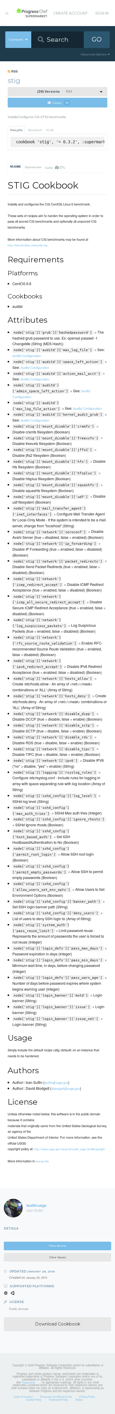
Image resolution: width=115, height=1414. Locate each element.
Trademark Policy (58, 1399)
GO (97, 39)
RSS (14, 71)
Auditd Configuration (26, 355)
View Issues (57, 1257)
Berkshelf (35, 130)
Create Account (70, 13)
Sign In (102, 13)
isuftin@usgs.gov (56, 1082)
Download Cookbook (57, 1324)
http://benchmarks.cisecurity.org (27, 245)
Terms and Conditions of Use (56, 1396)
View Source (57, 1245)
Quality (55, 167)
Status (79, 1399)
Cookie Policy (33, 1399)
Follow (60, 102)
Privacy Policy (87, 1396)
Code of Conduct (23, 1396)
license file (42, 1161)
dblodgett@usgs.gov (65, 1088)
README (15, 166)
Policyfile (16, 130)
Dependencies (33, 167)
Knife (50, 130)
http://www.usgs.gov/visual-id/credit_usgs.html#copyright (69, 1149)
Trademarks (28, 1382)
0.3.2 (54, 92)
